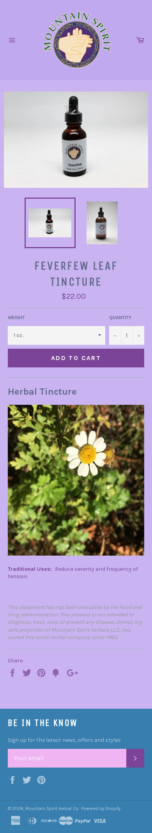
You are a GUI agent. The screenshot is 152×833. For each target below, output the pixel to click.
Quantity (120, 317)
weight (16, 317)
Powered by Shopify (100, 808)
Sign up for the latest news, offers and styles (64, 740)
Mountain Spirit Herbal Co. (52, 808)
